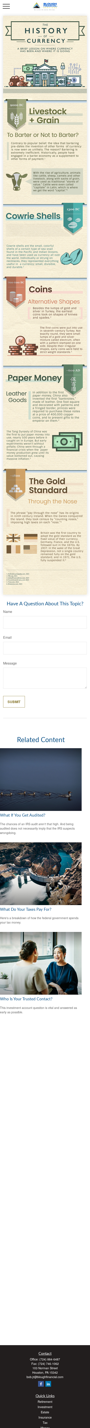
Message (10, 663)
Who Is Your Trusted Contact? (26, 999)
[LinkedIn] (48, 1384)
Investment (45, 1407)
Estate (45, 1412)
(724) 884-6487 (49, 1359)
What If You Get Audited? (22, 815)
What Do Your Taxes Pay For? (25, 910)
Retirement (45, 1401)
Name (7, 611)
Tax (45, 1422)
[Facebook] (41, 1384)
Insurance (45, 1417)
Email (7, 637)
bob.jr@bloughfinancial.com (45, 1377)
